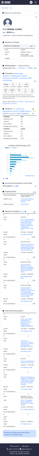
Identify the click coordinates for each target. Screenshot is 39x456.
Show (15, 186)
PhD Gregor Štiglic (26, 389)
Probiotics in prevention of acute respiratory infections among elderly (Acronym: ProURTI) (27, 343)
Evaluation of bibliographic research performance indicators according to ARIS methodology (17, 78)
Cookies (12, 453)
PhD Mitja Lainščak (27, 234)
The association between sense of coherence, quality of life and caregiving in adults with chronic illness (27, 268)
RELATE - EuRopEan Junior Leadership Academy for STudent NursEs (27, 402)
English (26, 446)
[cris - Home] (5, 2)
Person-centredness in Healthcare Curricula (28, 361)
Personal (22, 68)
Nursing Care (25, 204)
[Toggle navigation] (35, 2)
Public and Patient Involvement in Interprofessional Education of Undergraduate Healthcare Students (27, 322)
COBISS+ (30, 68)
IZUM (12, 452)
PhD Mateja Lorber (27, 301)
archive (13, 103)
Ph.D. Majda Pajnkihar (28, 409)
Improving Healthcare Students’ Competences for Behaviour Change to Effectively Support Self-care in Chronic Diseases (28, 380)
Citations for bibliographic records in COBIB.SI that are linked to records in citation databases (17, 111)
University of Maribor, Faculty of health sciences (27, 200)
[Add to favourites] (36, 17)
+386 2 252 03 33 (13, 449)
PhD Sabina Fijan (26, 351)
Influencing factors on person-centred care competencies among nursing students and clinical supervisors (27, 247)
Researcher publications (12, 13)
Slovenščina (15, 446)
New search (4, 8)
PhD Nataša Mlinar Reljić (26, 277)
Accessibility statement (23, 453)
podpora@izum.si (26, 449)
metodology (18, 73)
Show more (30, 176)
